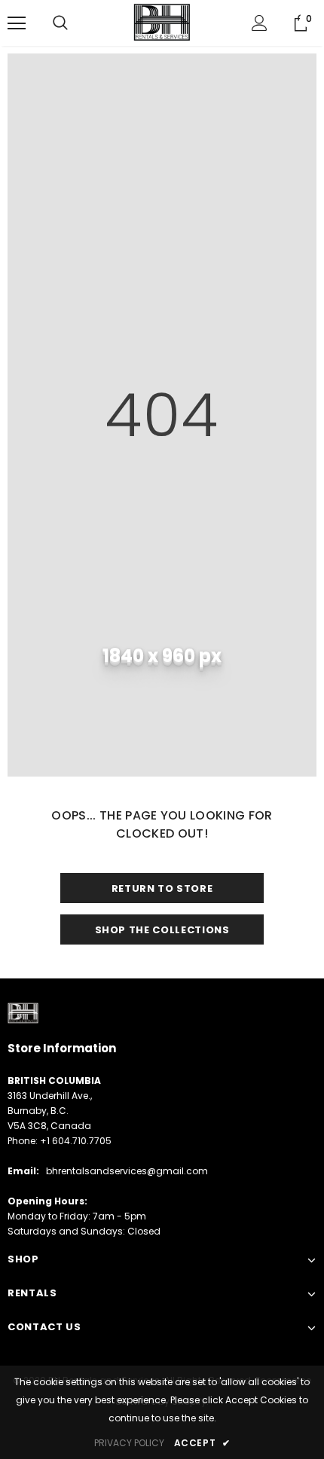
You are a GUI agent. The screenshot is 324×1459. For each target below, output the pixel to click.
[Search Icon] (60, 23)
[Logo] (162, 22)
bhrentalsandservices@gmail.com (127, 1170)
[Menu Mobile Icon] (17, 23)
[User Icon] (259, 23)
